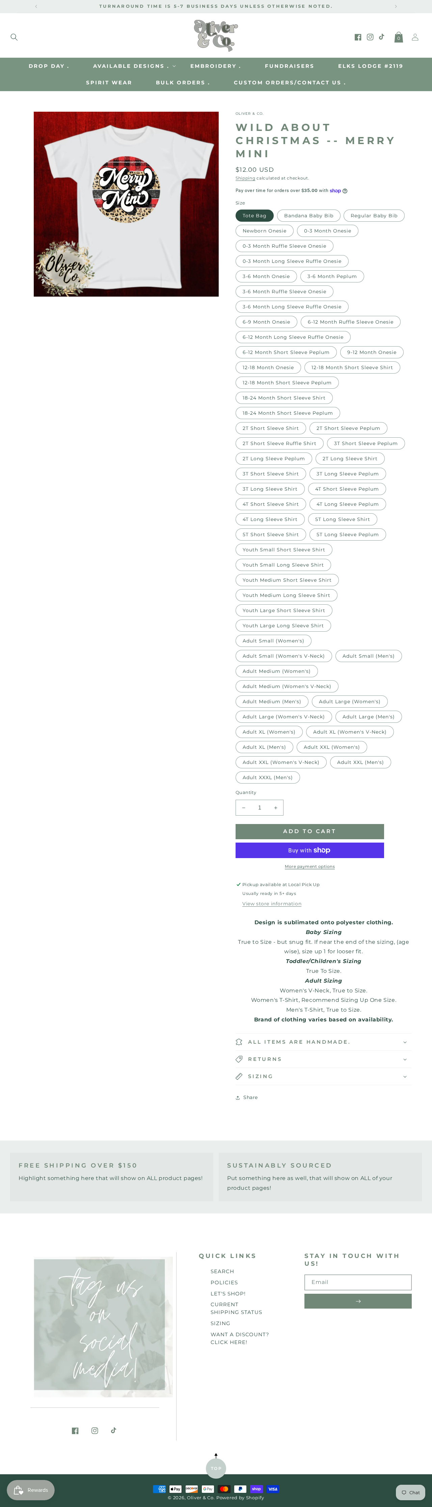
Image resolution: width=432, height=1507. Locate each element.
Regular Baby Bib (374, 216)
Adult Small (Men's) (369, 656)
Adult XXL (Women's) (332, 747)
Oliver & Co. (201, 1497)
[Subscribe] (358, 1301)
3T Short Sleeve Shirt (271, 474)
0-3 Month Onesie (327, 231)
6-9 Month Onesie (266, 322)
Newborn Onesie (265, 231)
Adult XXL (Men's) (360, 762)
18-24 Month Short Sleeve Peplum (288, 413)
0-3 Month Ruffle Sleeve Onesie (284, 246)
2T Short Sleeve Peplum (348, 428)
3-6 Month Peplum (332, 276)
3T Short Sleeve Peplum (366, 443)
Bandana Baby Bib (308, 216)
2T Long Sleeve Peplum (274, 459)
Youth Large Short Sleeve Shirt (284, 610)
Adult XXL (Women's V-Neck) (281, 762)
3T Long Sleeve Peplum (348, 474)
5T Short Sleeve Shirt (271, 534)
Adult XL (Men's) (264, 747)
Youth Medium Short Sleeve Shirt (287, 580)
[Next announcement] (395, 6)
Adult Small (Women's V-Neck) (284, 656)
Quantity (246, 792)
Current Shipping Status (236, 1308)
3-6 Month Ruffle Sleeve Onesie (284, 292)
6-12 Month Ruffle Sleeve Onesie (351, 322)
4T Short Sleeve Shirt (271, 504)
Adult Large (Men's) (369, 717)
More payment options (310, 866)
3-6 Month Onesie (266, 276)
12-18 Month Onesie (268, 367)
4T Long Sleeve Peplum (348, 504)
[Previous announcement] (36, 6)
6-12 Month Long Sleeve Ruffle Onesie (293, 337)
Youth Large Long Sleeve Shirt (283, 626)
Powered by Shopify (240, 1497)
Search (222, 1271)
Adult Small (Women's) (273, 641)
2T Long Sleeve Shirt (350, 459)
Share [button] (250, 1097)
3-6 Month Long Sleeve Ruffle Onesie (292, 307)
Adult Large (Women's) (350, 701)
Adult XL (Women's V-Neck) (350, 732)
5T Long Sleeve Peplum (348, 534)
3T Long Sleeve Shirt (270, 489)
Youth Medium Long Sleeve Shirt (286, 595)
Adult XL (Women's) (269, 732)
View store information (271, 904)
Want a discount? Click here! (240, 1338)
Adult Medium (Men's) (272, 701)
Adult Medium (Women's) (277, 671)
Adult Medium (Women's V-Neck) (287, 686)
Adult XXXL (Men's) (268, 777)
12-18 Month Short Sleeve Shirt (352, 367)
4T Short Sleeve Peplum (347, 489)
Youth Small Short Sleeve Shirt (284, 550)
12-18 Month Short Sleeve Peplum (287, 383)
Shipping (245, 178)
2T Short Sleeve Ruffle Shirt (280, 443)
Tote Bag (255, 216)
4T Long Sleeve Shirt (270, 519)
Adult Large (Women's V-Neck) (284, 717)
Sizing (221, 1323)
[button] (14, 35)
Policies (224, 1282)
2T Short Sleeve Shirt (271, 428)
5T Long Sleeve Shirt (342, 519)
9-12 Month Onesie (372, 352)
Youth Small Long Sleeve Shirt (283, 565)
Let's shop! (228, 1293)
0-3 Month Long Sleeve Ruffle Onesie (292, 261)
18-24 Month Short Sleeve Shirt (284, 398)
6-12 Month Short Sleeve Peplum (286, 352)
